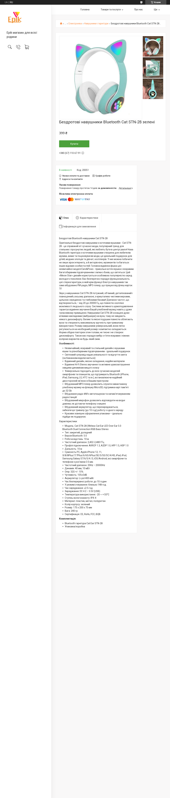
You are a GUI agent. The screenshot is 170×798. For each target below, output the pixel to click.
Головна (85, 9)
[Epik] (26, 18)
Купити (74, 143)
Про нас (138, 9)
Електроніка (75, 23)
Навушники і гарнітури (96, 23)
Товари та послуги (111, 9)
